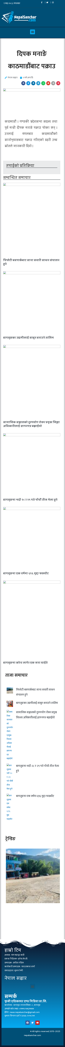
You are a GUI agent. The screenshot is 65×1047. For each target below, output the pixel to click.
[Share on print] (53, 83)
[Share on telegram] (38, 83)
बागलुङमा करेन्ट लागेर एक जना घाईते (25, 662)
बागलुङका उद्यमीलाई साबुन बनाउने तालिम (28, 337)
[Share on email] (48, 83)
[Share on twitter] (28, 83)
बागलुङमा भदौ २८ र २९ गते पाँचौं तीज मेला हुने (30, 499)
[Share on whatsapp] (43, 83)
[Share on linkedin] (33, 83)
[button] (32, 32)
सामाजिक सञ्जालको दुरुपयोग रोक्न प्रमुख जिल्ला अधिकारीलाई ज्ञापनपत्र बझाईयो (31, 424)
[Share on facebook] (23, 83)
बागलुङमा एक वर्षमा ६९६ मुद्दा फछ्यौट (26, 573)
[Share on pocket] (58, 83)
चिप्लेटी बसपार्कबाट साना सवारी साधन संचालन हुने (31, 262)
